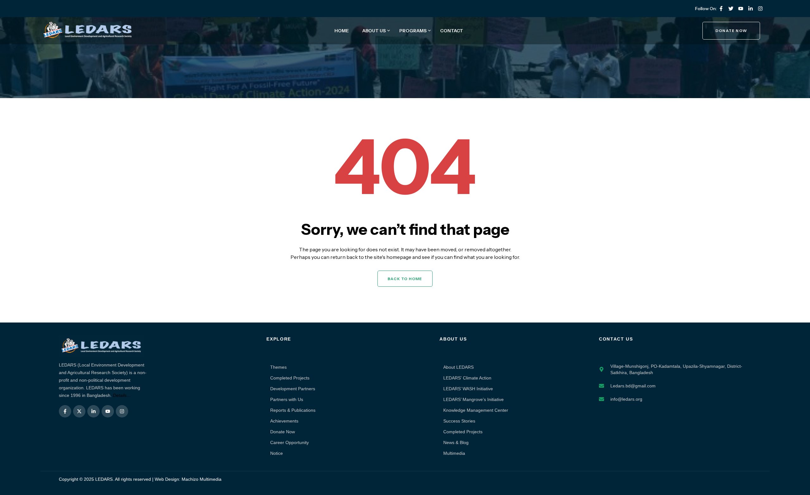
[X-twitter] (79, 411)
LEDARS (104, 479)
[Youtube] (740, 8)
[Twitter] (730, 8)
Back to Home (405, 278)
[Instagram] (760, 8)
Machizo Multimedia (201, 479)
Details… (122, 395)
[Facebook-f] (721, 8)
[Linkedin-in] (750, 8)
